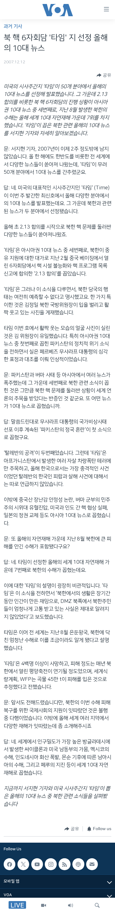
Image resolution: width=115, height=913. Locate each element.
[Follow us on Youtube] (37, 864)
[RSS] (64, 864)
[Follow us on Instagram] (50, 864)
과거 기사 (13, 26)
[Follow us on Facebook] (9, 864)
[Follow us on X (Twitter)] (23, 864)
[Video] (43, 905)
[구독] (92, 864)
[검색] (97, 905)
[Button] (104, 75)
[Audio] (70, 905)
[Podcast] (78, 864)
